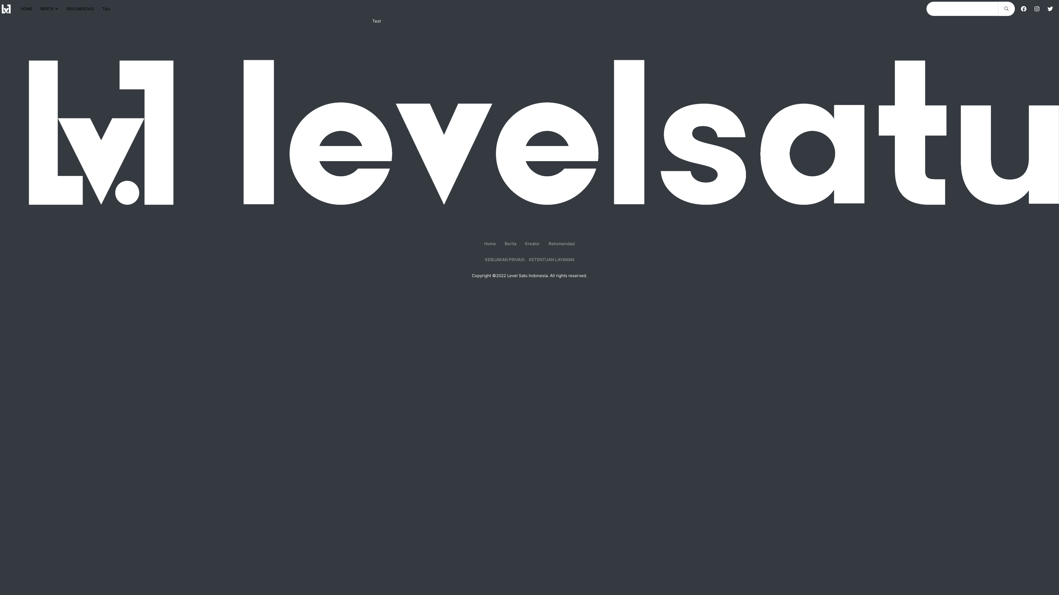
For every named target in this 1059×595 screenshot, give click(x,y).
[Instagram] (1037, 9)
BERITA (47, 8)
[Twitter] (1050, 9)
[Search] (1006, 9)
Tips (106, 8)
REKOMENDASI (80, 8)
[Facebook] (1023, 9)
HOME (26, 8)
